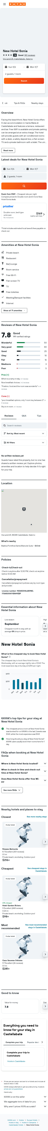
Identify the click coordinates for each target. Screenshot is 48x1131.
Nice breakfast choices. (15, 382)
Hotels (21, 1120)
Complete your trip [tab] (14, 1042)
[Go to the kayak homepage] (17, 4)
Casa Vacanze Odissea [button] (12, 960)
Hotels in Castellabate (16, 1061)
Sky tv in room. (11, 406)
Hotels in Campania (29, 1122)
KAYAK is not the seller (14, 1096)
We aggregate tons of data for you (20, 1101)
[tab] (8, 415)
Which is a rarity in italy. (14, 379)
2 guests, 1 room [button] (13, 74)
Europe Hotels (32, 1120)
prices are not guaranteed (13, 1089)
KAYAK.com (12, 1120)
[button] (4, 4)
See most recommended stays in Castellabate (36, 926)
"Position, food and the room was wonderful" (21, 387)
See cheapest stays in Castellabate (37, 869)
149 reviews (29, 55)
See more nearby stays (37, 816)
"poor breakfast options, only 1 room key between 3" (23, 401)
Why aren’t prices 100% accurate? (20, 1106)
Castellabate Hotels (16, 1125)
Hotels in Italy (14, 1122)
